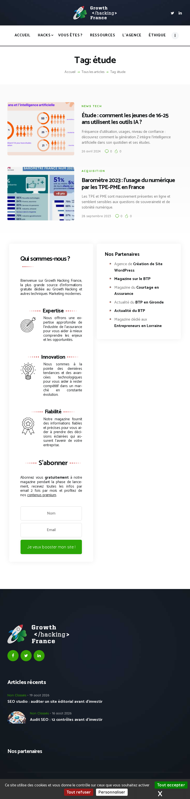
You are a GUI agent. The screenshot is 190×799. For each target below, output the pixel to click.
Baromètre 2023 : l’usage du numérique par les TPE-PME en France (128, 183)
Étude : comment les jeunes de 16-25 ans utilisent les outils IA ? (125, 119)
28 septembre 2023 (96, 216)
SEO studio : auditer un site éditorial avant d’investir (54, 702)
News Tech (92, 106)
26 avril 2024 (91, 151)
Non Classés (16, 695)
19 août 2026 (39, 695)
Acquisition (93, 171)
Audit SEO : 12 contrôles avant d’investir (66, 720)
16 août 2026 (61, 713)
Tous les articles (93, 72)
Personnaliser (111, 792)
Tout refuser (79, 792)
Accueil (70, 72)
